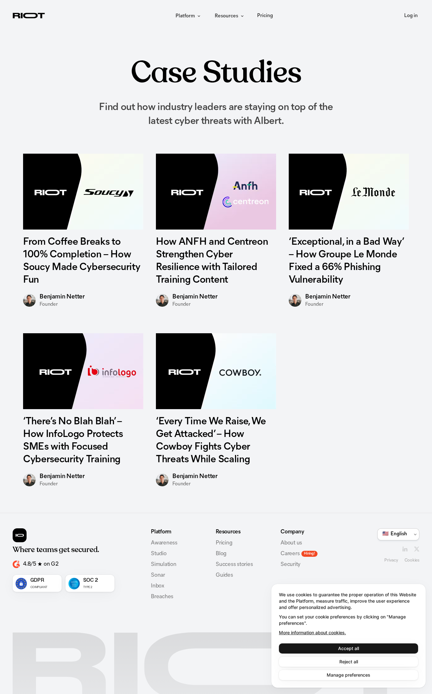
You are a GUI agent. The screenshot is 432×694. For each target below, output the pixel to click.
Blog (221, 554)
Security (290, 565)
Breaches (162, 597)
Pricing (265, 15)
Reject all (348, 661)
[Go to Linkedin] (405, 549)
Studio (159, 554)
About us (291, 543)
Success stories (234, 565)
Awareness (164, 543)
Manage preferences (348, 675)
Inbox (157, 586)
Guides (224, 575)
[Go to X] (416, 549)
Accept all (348, 648)
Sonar (158, 575)
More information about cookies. (312, 632)
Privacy (391, 560)
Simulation (163, 565)
